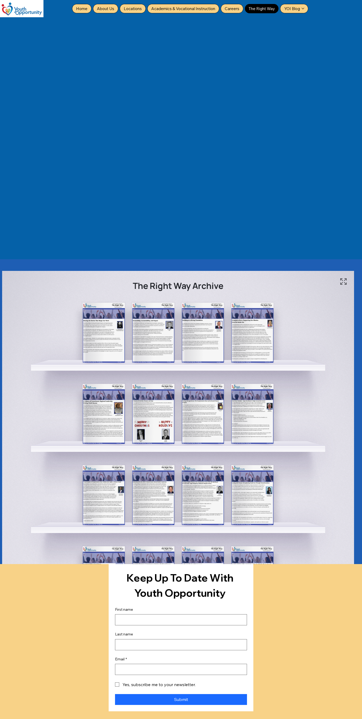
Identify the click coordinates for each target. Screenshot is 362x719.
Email (121, 659)
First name (124, 609)
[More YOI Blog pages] (303, 8)
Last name (124, 634)
